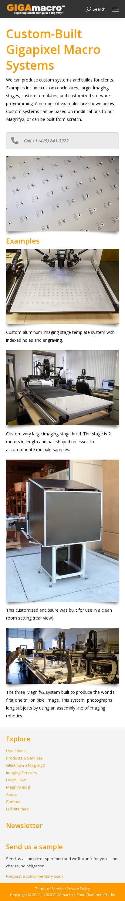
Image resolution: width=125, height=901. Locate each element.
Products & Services (24, 758)
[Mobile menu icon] (115, 9)
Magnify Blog (18, 787)
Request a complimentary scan (34, 876)
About (11, 794)
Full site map (17, 809)
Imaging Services (21, 772)
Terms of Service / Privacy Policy (62, 888)
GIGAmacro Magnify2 (25, 765)
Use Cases (16, 750)
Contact (13, 801)
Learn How (16, 780)
